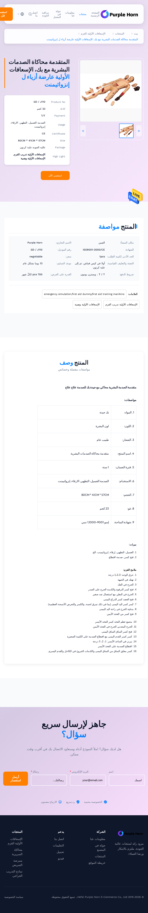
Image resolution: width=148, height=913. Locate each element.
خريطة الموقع (97, 862)
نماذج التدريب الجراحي (14, 873)
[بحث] (30, 14)
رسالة (35, 771)
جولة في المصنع (100, 847)
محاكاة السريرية (17, 852)
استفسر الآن (55, 175)
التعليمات (58, 845)
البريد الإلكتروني (79, 771)
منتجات (82, 14)
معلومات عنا (70, 14)
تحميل (60, 852)
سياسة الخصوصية (13, 897)
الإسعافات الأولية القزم (93, 33)
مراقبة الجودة (45, 14)
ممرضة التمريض (17, 863)
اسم (111, 771)
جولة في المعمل (57, 14)
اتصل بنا (35, 14)
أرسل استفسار (15, 778)
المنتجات (119, 33)
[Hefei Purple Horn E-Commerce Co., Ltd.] (119, 14)
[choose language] (20, 14)
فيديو (61, 858)
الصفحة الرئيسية (95, 14)
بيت (136, 33)
